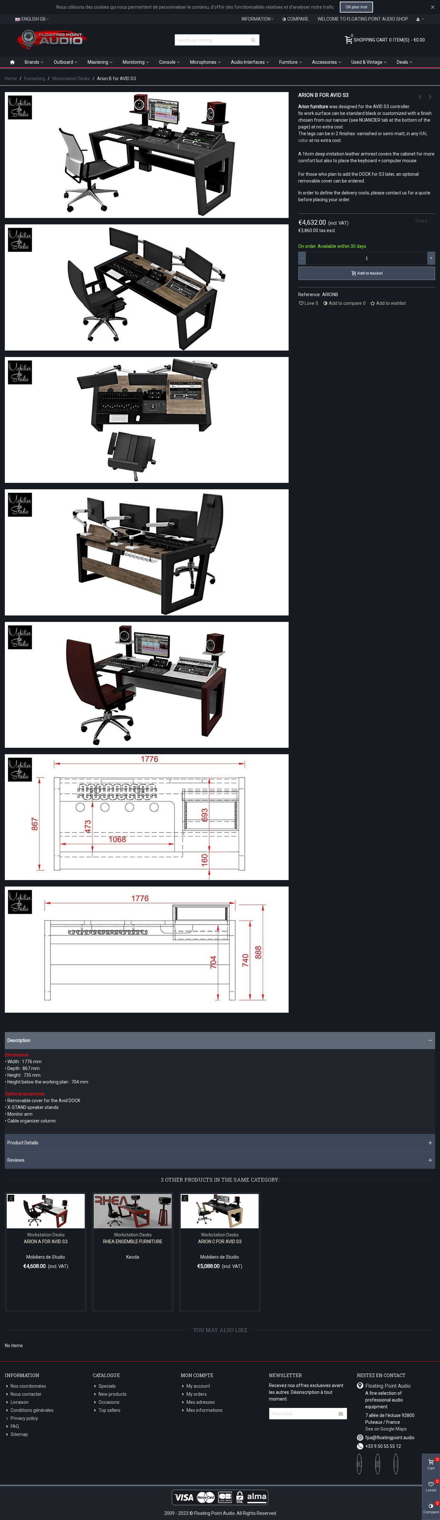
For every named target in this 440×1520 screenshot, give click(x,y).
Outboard (63, 62)
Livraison (20, 1402)
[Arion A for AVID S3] (420, 97)
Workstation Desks (46, 1234)
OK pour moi (356, 7)
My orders (197, 1394)
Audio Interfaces (248, 62)
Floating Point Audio (388, 1386)
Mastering (98, 62)
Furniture (288, 62)
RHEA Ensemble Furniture (132, 1241)
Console (167, 62)
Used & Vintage (366, 62)
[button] (220, 1040)
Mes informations (205, 1410)
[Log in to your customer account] (420, 19)
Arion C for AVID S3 (220, 1241)
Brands (32, 62)
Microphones (203, 62)
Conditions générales (32, 1410)
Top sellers (109, 1410)
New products (113, 1394)
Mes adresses (201, 1402)
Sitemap (19, 1434)
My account (198, 1386)
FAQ (15, 1426)
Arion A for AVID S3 (46, 1241)
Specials (107, 1386)
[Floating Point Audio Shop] (51, 40)
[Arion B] (147, 214)
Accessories (324, 62)
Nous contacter (26, 1394)
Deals (402, 62)
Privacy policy (24, 1418)
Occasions (109, 1402)
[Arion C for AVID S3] (430, 97)
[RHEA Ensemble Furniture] (133, 1211)
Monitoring (134, 62)
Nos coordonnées (28, 1386)
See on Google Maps (386, 1428)
